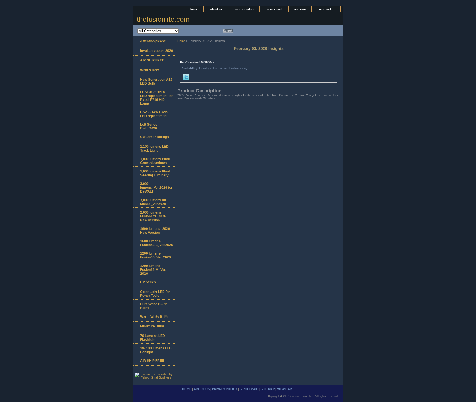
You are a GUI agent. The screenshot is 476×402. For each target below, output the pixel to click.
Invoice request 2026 (156, 51)
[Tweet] (186, 79)
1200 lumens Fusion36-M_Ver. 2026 (153, 270)
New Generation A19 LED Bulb (156, 81)
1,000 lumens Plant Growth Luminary (155, 161)
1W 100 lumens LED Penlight (156, 350)
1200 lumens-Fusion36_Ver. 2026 (155, 255)
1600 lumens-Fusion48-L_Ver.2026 (156, 243)
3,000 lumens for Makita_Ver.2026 (153, 202)
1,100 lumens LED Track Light (154, 148)
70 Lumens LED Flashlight (152, 338)
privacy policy (244, 8)
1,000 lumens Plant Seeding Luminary (155, 173)
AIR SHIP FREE (152, 60)
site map (300, 8)
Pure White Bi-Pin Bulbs (153, 306)
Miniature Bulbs (152, 326)
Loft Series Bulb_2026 (148, 126)
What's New (149, 70)
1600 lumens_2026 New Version (155, 230)
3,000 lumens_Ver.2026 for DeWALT (156, 187)
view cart (324, 8)
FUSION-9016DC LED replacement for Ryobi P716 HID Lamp (156, 98)
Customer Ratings (154, 137)
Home (181, 40)
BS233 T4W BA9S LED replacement (154, 114)
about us (216, 8)
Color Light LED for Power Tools (155, 294)
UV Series (148, 282)
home (194, 8)
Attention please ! (154, 41)
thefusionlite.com (163, 19)
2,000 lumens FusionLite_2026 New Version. (153, 216)
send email (274, 8)
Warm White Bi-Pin (154, 317)
